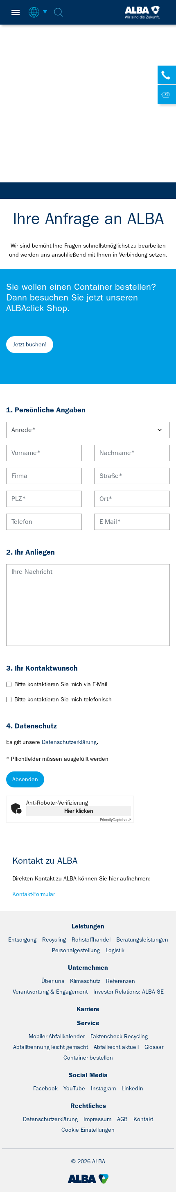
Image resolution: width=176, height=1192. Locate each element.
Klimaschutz (85, 981)
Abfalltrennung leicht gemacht (50, 1047)
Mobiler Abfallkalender (57, 1036)
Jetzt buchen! (30, 344)
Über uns (52, 981)
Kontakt (143, 1119)
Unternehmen (88, 967)
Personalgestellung (76, 950)
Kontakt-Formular (33, 894)
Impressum (97, 1119)
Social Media (88, 1075)
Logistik (115, 950)
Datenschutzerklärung (69, 742)
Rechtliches (88, 1106)
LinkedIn (132, 1088)
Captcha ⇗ (115, 819)
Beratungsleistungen (142, 939)
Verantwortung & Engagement (50, 991)
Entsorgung (22, 939)
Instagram (103, 1088)
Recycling (54, 939)
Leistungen (88, 926)
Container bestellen (88, 1057)
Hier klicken (78, 810)
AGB (122, 1119)
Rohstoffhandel (91, 939)
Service (88, 1023)
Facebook (45, 1088)
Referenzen (120, 981)
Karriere (88, 1009)
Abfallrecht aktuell (116, 1047)
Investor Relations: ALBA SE (128, 991)
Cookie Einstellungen (88, 1129)
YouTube (74, 1088)
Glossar (153, 1047)
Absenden (25, 779)
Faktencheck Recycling (119, 1036)
